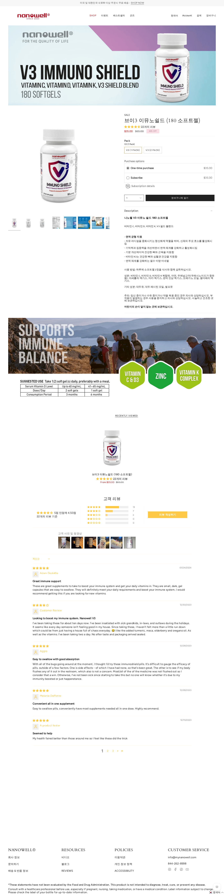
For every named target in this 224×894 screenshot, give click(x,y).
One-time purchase (142, 168)
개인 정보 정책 (123, 864)
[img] (41, 568)
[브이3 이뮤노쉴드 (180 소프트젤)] (112, 447)
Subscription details (143, 186)
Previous (8, 164)
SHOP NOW (137, 2)
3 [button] (113, 750)
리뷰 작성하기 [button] (167, 514)
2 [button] (107, 750)
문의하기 (13, 864)
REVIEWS (67, 870)
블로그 (65, 864)
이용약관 (120, 857)
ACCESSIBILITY (124, 870)
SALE (127, 115)
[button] (93, 16)
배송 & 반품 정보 (18, 870)
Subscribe (137, 177)
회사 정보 (14, 857)
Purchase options (134, 161)
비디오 (65, 857)
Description (131, 210)
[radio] (127, 168)
